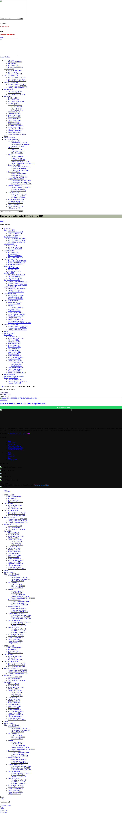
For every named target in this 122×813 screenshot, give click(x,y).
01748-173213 (12, 433)
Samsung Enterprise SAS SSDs (17, 86)
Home (2, 386)
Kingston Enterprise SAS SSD (20, 182)
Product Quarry (12, 459)
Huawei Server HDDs (14, 117)
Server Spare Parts (9, 374)
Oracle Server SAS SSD (18, 175)
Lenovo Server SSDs (14, 204)
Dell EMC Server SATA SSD (17, 77)
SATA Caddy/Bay (16, 106)
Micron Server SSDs (14, 141)
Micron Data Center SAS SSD (20, 144)
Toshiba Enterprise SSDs (15, 203)
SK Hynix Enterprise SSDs (16, 201)
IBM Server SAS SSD (18, 151)
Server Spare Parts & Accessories (14, 376)
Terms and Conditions (14, 446)
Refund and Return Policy (15, 448)
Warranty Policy (12, 444)
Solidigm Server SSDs (14, 208)
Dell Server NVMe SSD (15, 74)
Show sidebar (4, 393)
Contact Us (11, 456)
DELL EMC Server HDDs (16, 101)
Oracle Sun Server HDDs (15, 125)
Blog (9, 458)
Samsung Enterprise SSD (11, 324)
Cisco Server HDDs (14, 112)
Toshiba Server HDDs (14, 132)
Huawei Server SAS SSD (19, 168)
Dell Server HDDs (13, 100)
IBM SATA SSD (16, 149)
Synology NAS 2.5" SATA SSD (17, 381)
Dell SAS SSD (12, 72)
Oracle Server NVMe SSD (19, 177)
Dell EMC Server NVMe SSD (17, 81)
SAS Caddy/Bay (16, 108)
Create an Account (5, 805)
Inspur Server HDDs (14, 118)
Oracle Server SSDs (14, 172)
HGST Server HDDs (14, 115)
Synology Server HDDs (15, 130)
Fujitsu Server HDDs (14, 113)
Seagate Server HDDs (14, 127)
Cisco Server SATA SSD (18, 194)
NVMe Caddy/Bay (17, 110)
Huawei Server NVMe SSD (19, 170)
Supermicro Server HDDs (15, 129)
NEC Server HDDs (13, 122)
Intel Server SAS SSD (14, 93)
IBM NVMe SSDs (17, 153)
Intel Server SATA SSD (15, 91)
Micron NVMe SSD (17, 146)
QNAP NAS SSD (16, 158)
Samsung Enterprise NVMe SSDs (18, 87)
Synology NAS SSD (17, 156)
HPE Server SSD (9, 250)
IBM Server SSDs (13, 148)
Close (1, 221)
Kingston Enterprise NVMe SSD (21, 184)
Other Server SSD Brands (11, 300)
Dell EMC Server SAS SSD (16, 79)
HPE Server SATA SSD (15, 62)
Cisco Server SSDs (13, 192)
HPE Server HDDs (13, 98)
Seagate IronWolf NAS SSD (20, 161)
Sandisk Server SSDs (14, 311)
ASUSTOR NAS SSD (18, 160)
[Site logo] (13, 16)
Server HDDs (8, 335)
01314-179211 (22, 433)
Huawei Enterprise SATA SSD (20, 167)
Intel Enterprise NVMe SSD (16, 94)
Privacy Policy (12, 442)
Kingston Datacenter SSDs (16, 179)
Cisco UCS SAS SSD (18, 196)
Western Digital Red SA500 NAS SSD (23, 163)
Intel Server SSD (9, 273)
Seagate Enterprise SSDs (15, 206)
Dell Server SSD (9, 244)
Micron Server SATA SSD (19, 142)
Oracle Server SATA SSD (19, 173)
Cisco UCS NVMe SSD (18, 197)
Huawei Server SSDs (14, 165)
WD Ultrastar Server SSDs (16, 199)
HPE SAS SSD (12, 63)
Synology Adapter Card (18, 191)
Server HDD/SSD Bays (15, 105)
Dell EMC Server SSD (11, 237)
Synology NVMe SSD (18, 189)
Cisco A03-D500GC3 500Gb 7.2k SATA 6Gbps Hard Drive (23, 403)
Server (6, 331)
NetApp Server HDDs (14, 124)
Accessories (7, 228)
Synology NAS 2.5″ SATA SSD (21, 187)
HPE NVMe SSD (13, 65)
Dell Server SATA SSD (15, 70)
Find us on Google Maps (41, 485)
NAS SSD (11, 155)
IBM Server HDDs (13, 103)
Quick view (3, 400)
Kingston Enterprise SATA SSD (21, 180)
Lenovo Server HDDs (14, 120)
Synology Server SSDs (15, 185)
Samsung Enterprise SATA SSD (17, 84)
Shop (9, 441)
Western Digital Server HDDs (17, 134)
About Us (11, 454)
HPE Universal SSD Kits (15, 67)
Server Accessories (9, 333)
